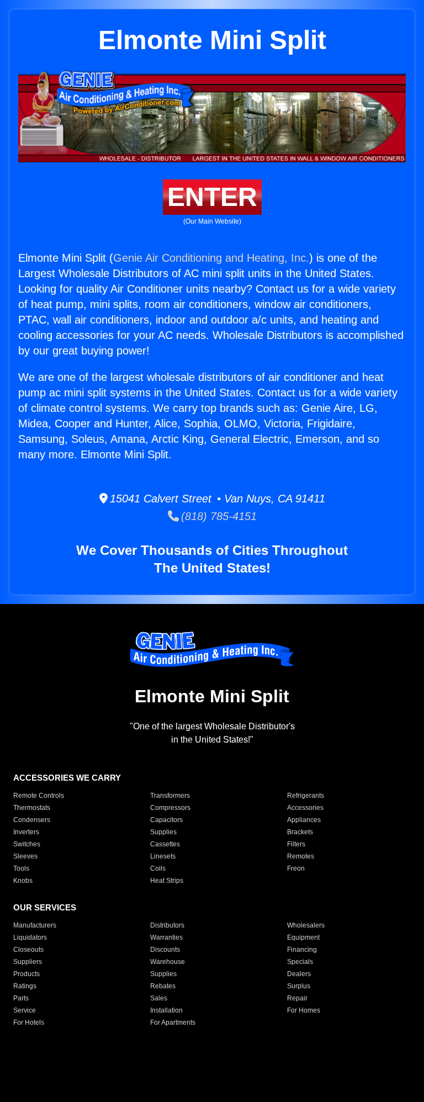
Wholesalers (306, 925)
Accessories (305, 808)
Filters (296, 844)
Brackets (300, 832)
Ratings (24, 986)
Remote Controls (38, 795)
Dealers (299, 974)
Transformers (170, 795)
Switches (26, 844)
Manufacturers (34, 925)
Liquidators (30, 937)
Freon (296, 868)
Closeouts (28, 949)
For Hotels (28, 1022)
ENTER (212, 196)
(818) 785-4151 (218, 516)
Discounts (165, 949)
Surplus (298, 986)
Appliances (304, 820)
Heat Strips (166, 880)
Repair (297, 998)
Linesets (163, 856)
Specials (300, 962)
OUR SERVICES (44, 907)
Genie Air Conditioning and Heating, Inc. (211, 258)
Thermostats (31, 808)
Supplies (163, 832)
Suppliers (27, 962)
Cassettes (165, 844)
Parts (21, 998)
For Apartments (172, 1022)
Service (24, 1010)
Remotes (300, 856)
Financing (302, 949)
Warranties (166, 937)
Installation (166, 1010)
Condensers (31, 820)
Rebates (163, 986)
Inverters (26, 832)
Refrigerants (305, 795)
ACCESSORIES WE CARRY (67, 777)
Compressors (170, 808)
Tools (21, 868)
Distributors (167, 925)
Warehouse (167, 962)
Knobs (23, 880)
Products (26, 974)
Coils (158, 868)
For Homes (303, 1010)
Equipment (303, 937)
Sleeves (25, 856)
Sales (158, 998)
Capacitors (166, 820)
